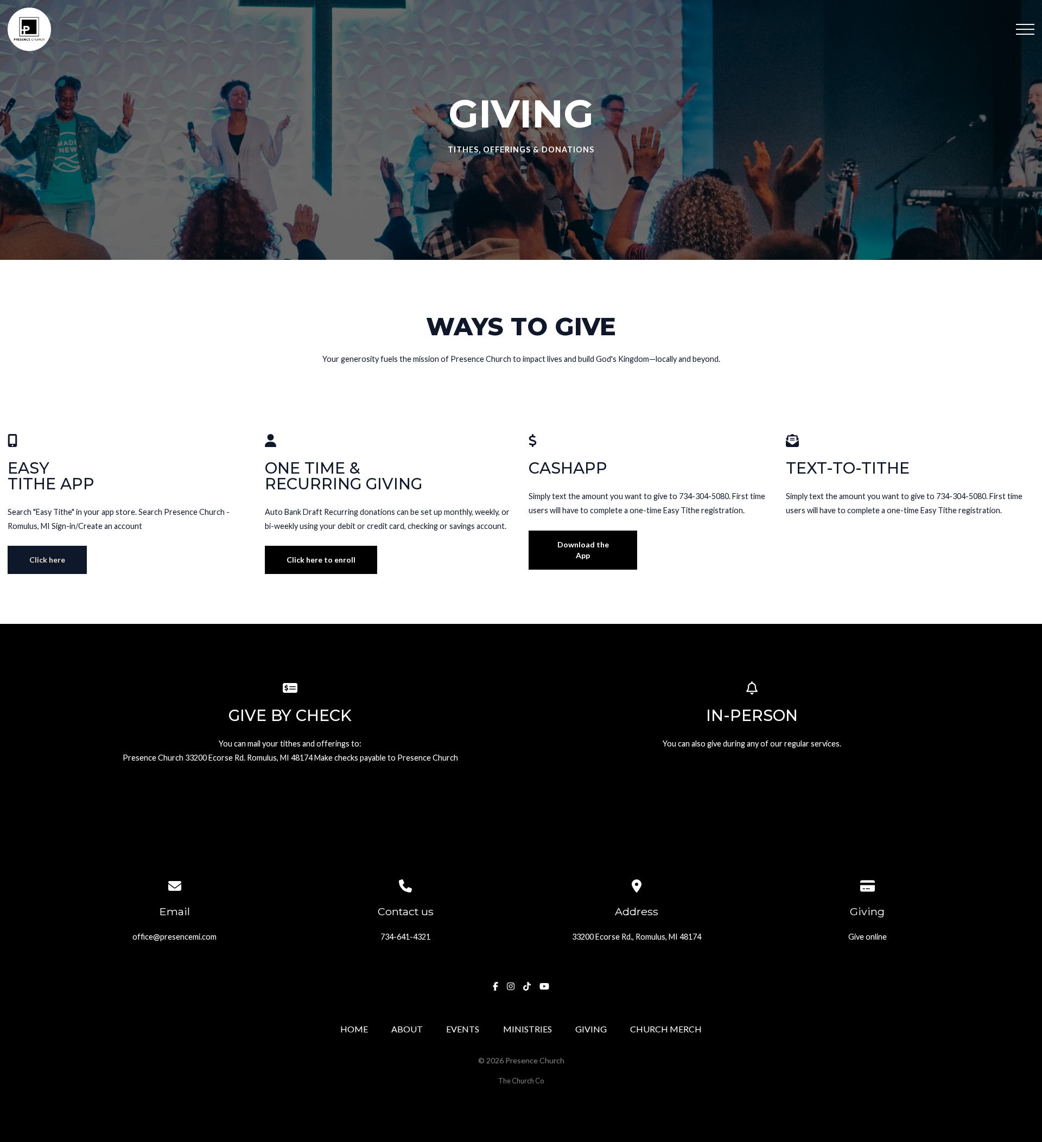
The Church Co (521, 1080)
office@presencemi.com (174, 936)
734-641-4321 (405, 936)
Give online (867, 936)
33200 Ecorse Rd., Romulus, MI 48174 (636, 936)
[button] (1025, 29)
